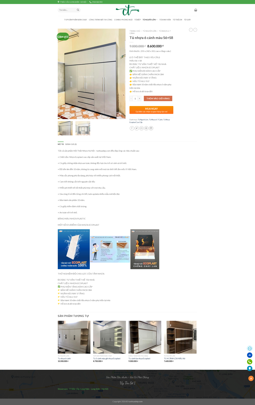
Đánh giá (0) (70, 144)
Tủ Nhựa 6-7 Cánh (156, 120)
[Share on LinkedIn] (151, 128)
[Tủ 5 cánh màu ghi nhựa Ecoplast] (109, 337)
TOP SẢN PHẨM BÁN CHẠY (75, 20)
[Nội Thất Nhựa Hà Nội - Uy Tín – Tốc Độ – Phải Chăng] (127, 10)
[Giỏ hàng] (195, 10)
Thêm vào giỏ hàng (158, 98)
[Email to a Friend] (141, 128)
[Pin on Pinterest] (146, 128)
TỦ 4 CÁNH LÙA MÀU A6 (174, 358)
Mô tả (61, 144)
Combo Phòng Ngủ (123, 20)
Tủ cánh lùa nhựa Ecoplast (139, 358)
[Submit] (78, 10)
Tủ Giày (187, 20)
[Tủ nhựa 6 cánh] (74, 337)
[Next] (120, 74)
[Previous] (62, 74)
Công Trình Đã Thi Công (100, 20)
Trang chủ (134, 31)
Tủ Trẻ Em (177, 20)
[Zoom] (61, 116)
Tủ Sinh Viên (165, 20)
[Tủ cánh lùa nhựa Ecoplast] (144, 337)
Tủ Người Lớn (149, 20)
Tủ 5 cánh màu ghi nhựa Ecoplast (106, 358)
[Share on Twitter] (137, 128)
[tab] (61, 144)
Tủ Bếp (137, 20)
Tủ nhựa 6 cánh (64, 358)
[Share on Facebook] (132, 128)
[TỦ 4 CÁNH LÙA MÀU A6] (180, 337)
